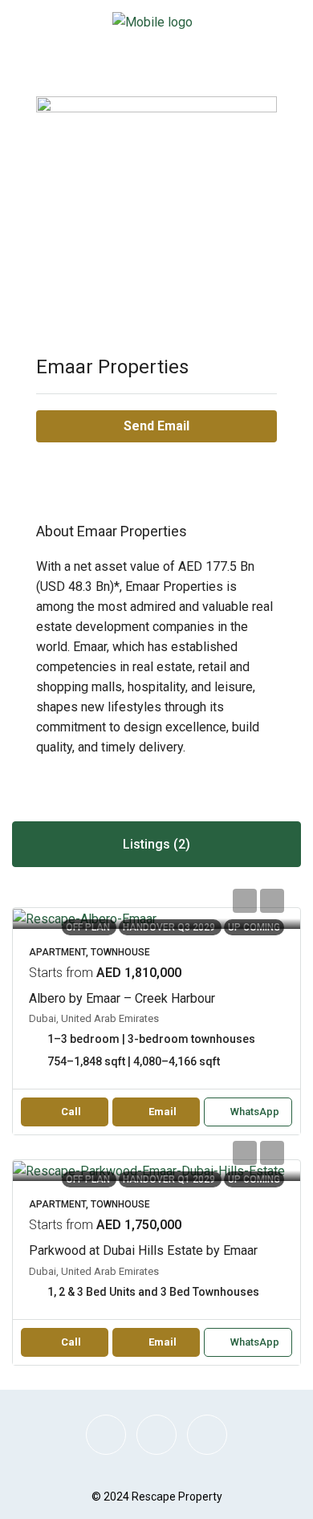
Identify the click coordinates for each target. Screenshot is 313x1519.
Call (71, 1112)
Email (162, 1112)
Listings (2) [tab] (156, 844)
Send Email (156, 426)
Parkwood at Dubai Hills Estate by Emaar (143, 1250)
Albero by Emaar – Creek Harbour (122, 998)
